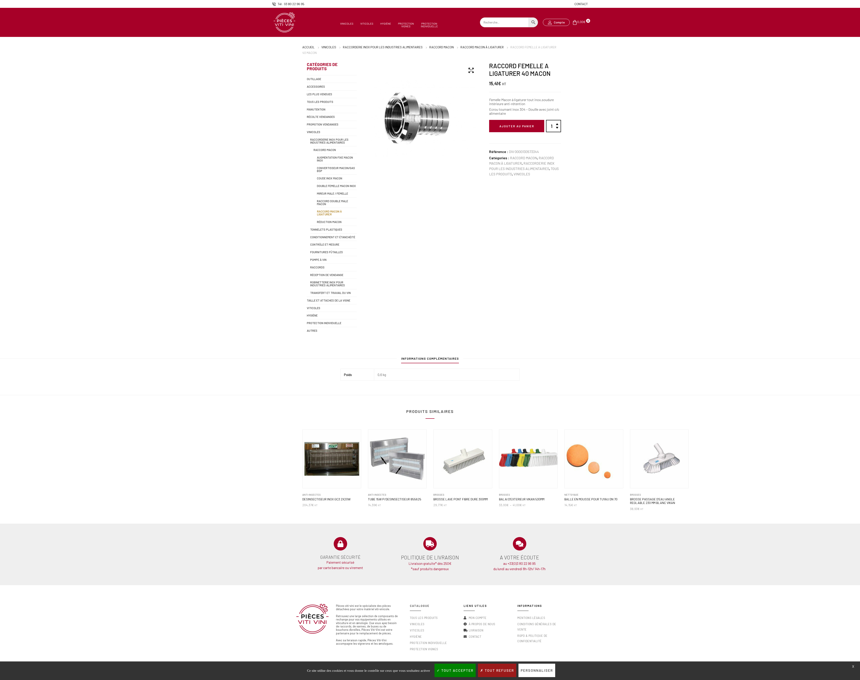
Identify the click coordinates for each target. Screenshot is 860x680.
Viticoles (366, 23)
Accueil (308, 47)
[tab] (430, 359)
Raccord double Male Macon (332, 202)
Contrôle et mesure (324, 244)
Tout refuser (499, 670)
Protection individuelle (324, 323)
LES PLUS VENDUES (319, 94)
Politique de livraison (430, 557)
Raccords (317, 267)
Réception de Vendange (326, 275)
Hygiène (385, 23)
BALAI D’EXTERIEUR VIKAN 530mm (521, 499)
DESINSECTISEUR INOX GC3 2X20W (326, 499)
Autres (312, 330)
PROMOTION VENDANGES (322, 124)
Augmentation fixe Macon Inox (335, 159)
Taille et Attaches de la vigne (328, 300)
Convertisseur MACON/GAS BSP (336, 169)
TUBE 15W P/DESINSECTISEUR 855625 (394, 499)
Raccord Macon (441, 47)
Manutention (316, 109)
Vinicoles (346, 23)
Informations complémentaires (430, 358)
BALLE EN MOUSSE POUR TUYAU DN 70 (590, 499)
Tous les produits (320, 102)
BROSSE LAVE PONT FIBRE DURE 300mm (460, 499)
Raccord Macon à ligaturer (482, 47)
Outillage (314, 79)
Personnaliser (537, 670)
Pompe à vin (318, 259)
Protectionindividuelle (429, 25)
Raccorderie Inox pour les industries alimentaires (383, 47)
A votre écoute (519, 557)
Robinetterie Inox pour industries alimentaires (327, 283)
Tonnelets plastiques (326, 229)
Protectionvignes (406, 25)
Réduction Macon (329, 222)
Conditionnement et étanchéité (332, 237)
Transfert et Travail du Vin (330, 293)
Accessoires (316, 86)
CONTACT (581, 4)
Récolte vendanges (321, 117)
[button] (556, 22)
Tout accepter (456, 670)
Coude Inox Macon (329, 178)
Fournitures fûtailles (326, 252)
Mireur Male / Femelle (332, 193)
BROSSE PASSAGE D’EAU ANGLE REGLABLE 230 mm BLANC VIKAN (652, 501)
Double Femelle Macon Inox (336, 186)
